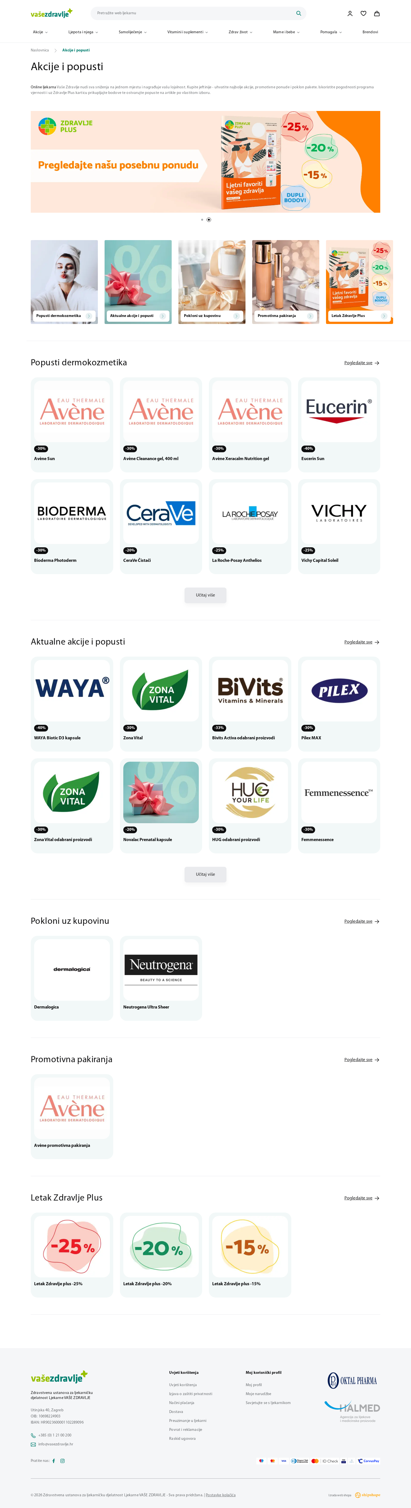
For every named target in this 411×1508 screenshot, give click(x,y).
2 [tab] (209, 219)
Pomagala (328, 32)
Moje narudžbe (258, 1394)
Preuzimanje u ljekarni (187, 1421)
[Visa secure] (343, 1461)
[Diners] (300, 1461)
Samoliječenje (130, 32)
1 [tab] (202, 219)
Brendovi (370, 32)
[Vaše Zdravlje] (52, 13)
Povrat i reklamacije (185, 1430)
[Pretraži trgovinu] (298, 13)
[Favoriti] (363, 13)
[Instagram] (63, 1461)
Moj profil (254, 1385)
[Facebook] (54, 1461)
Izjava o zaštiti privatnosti (190, 1394)
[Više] (205, 162)
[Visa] (284, 1461)
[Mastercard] (273, 1461)
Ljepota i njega (80, 32)
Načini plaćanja (181, 1403)
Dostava (176, 1412)
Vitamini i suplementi (185, 32)
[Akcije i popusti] (352, 1380)
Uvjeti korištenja (183, 1385)
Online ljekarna (43, 87)
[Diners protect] (351, 1461)
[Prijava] (350, 13)
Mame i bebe (284, 32)
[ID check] (324, 1461)
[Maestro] (261, 1461)
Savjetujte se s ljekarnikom (268, 1403)
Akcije (38, 32)
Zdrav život (238, 32)
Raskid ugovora (182, 1439)
